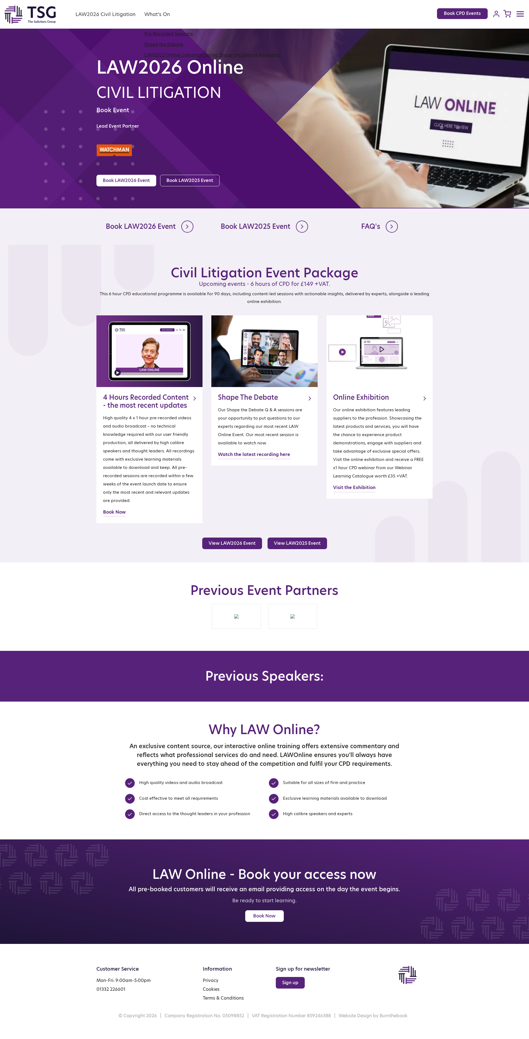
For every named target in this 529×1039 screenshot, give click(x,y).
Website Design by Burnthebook (373, 1016)
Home (36, 15)
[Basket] (507, 13)
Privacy (210, 980)
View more (149, 419)
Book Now (264, 916)
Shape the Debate (163, 44)
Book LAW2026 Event (126, 180)
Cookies (211, 989)
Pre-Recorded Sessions (168, 34)
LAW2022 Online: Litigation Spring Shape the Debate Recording (212, 55)
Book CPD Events (462, 13)
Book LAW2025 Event (189, 180)
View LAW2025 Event (297, 543)
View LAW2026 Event (232, 543)
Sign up (290, 982)
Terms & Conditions (223, 998)
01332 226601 (110, 989)
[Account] (496, 13)
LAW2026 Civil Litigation (105, 14)
